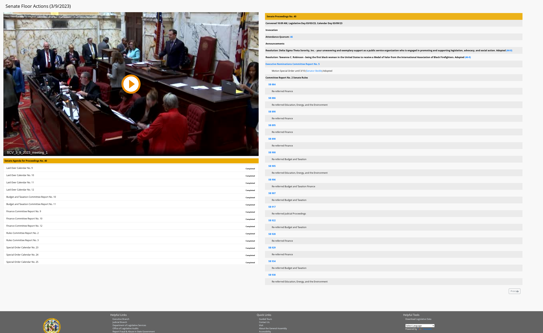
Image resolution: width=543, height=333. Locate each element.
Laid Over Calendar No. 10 (130, 175)
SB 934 (272, 261)
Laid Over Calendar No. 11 (130, 182)
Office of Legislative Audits (125, 328)
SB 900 (272, 152)
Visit (261, 325)
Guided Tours (265, 319)
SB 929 (272, 247)
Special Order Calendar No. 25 (130, 262)
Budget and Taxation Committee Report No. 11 (130, 204)
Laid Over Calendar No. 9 (130, 168)
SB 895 (272, 125)
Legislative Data (423, 319)
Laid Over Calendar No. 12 (130, 189)
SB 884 (272, 84)
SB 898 (272, 138)
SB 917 (272, 206)
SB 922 (272, 220)
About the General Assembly (273, 328)
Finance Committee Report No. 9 (130, 211)
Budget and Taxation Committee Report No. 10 (130, 197)
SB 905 (272, 166)
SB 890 (272, 111)
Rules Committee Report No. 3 (130, 240)
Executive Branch (121, 319)
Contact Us (264, 322)
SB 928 (272, 234)
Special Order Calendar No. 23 (130, 247)
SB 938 (272, 274)
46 (291, 36)
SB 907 (272, 193)
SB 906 (272, 179)
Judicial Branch (120, 322)
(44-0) (509, 50)
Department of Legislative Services (129, 325)
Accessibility (265, 331)
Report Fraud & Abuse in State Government (134, 331)
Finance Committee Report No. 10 (130, 218)
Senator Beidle (314, 70)
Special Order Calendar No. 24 (130, 255)
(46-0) (468, 57)
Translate (427, 328)
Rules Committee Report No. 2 (130, 233)
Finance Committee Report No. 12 (130, 226)
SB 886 (272, 98)
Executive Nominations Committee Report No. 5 (293, 64)
